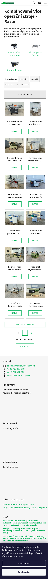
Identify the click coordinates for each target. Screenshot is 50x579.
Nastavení (24, 563)
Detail (15, 131)
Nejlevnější (23, 79)
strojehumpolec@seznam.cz (21, 365)
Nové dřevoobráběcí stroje (15, 389)
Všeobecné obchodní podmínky (18, 504)
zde (21, 556)
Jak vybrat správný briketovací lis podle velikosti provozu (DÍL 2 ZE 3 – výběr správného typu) (24, 531)
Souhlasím (24, 572)
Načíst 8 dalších (25, 324)
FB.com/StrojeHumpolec (19, 375)
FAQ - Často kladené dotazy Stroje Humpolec (25, 507)
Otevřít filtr (25, 94)
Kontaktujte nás (10, 428)
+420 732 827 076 (15, 372)
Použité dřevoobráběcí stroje (17, 393)
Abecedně (25, 85)
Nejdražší (34, 79)
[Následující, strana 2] (25, 333)
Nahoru (26, 346)
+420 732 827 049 (16, 369)
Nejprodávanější (11, 85)
